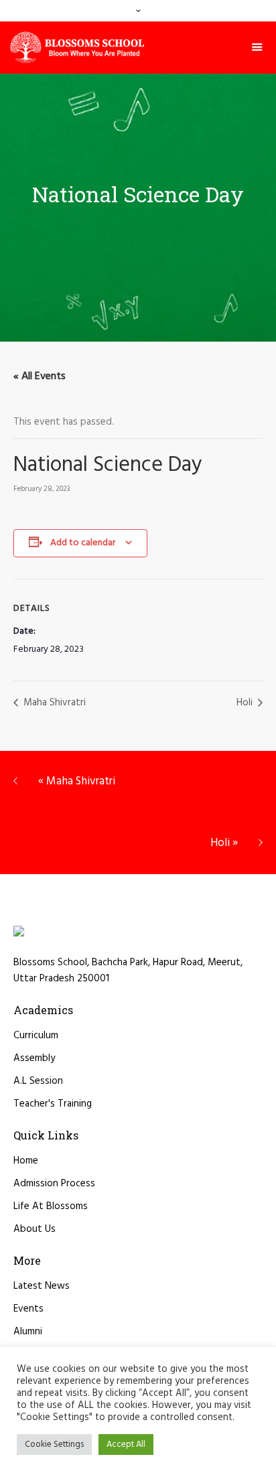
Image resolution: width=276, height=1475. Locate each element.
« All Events (39, 376)
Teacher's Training (52, 1104)
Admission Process (54, 1184)
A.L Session (38, 1081)
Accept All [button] (126, 1444)
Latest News (41, 1286)
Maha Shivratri (53, 703)
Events (28, 1309)
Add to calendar (82, 543)
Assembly (34, 1058)
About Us (34, 1229)
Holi (245, 703)
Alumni (27, 1332)
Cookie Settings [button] (54, 1444)
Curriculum (35, 1036)
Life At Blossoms (50, 1206)
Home (25, 1161)
